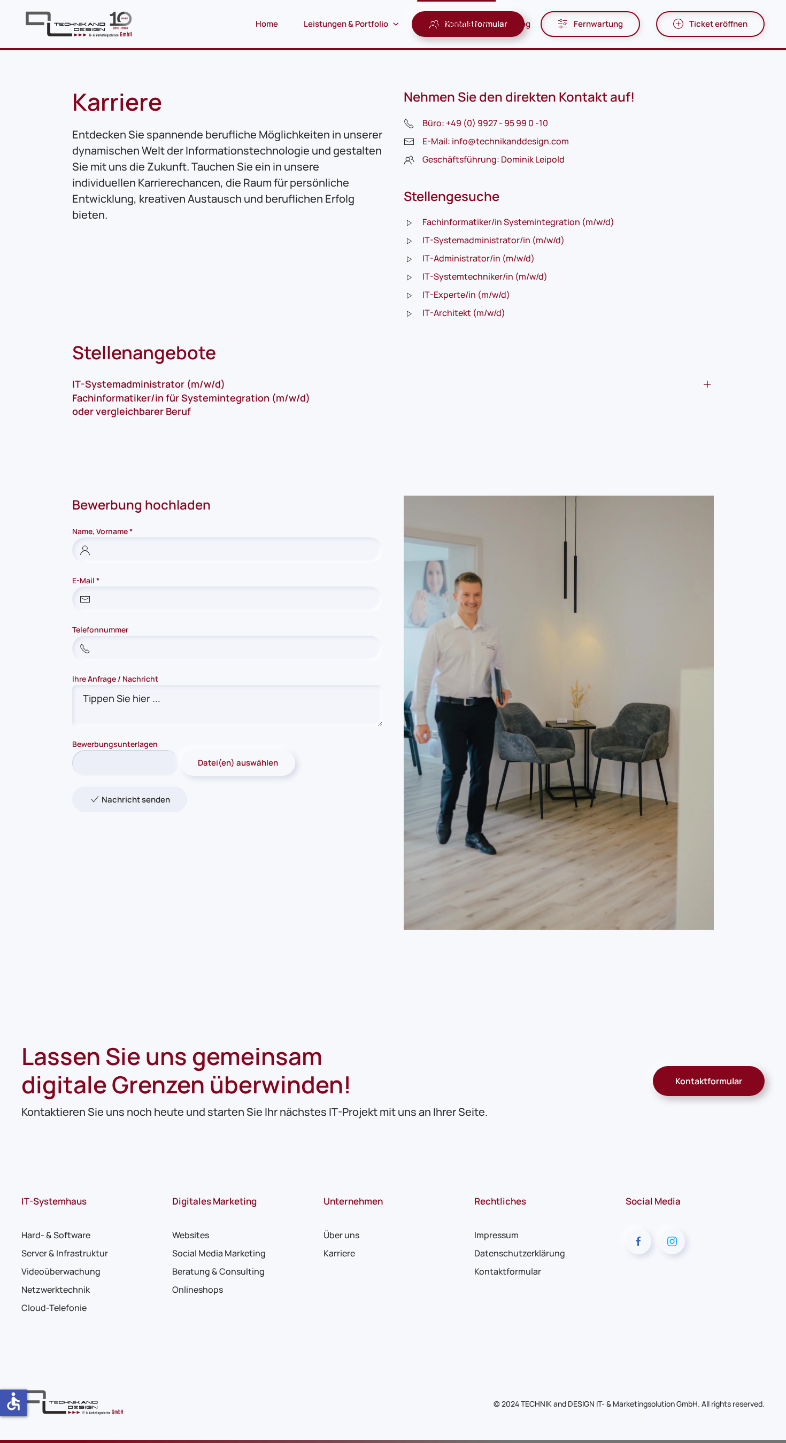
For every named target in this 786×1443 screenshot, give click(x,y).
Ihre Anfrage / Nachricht (115, 679)
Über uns (341, 1235)
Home (267, 23)
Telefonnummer (100, 629)
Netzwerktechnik (55, 1289)
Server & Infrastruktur (64, 1253)
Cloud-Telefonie (54, 1308)
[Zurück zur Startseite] (80, 24)
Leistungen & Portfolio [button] (346, 23)
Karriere (339, 1253)
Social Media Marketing (219, 1253)
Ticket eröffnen (718, 23)
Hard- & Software (55, 1235)
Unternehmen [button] (451, 23)
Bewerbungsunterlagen (115, 744)
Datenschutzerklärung (519, 1253)
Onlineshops (197, 1289)
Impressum (496, 1235)
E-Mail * (85, 580)
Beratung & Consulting (218, 1271)
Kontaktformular (708, 1081)
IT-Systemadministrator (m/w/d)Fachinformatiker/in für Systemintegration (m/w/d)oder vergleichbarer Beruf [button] (191, 397)
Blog (522, 23)
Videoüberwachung (61, 1271)
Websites (190, 1235)
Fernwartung (598, 23)
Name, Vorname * (102, 531)
